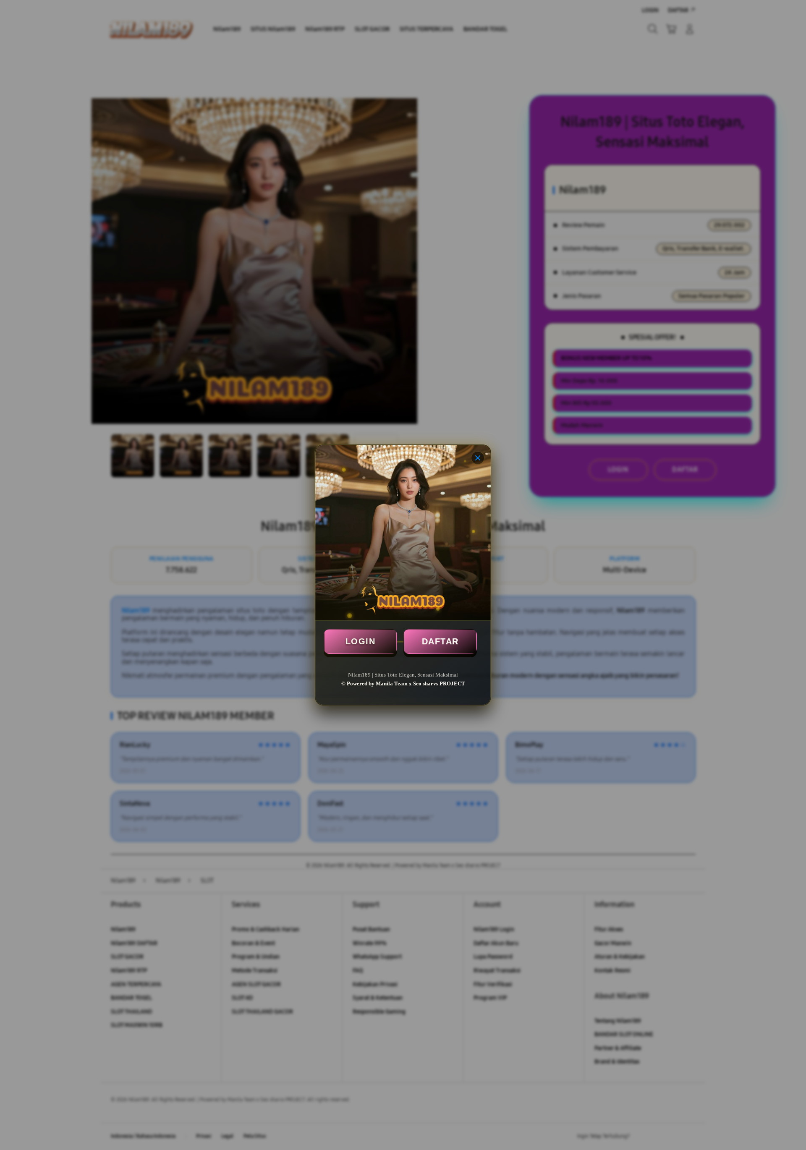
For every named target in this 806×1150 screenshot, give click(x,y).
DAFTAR (440, 641)
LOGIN (360, 641)
